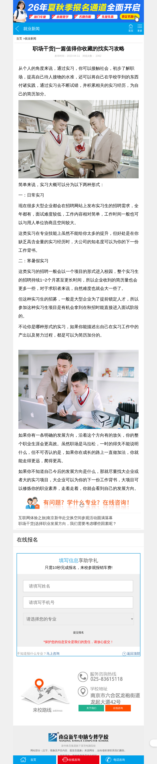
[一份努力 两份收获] (78, 11)
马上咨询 (52, 653)
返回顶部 (133, 653)
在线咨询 (118, 708)
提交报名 (78, 632)
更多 (139, 30)
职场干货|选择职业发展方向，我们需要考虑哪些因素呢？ (67, 523)
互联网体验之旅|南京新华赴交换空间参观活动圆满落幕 (65, 518)
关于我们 (91, 708)
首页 (130, 30)
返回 (17, 29)
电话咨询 (119, 759)
